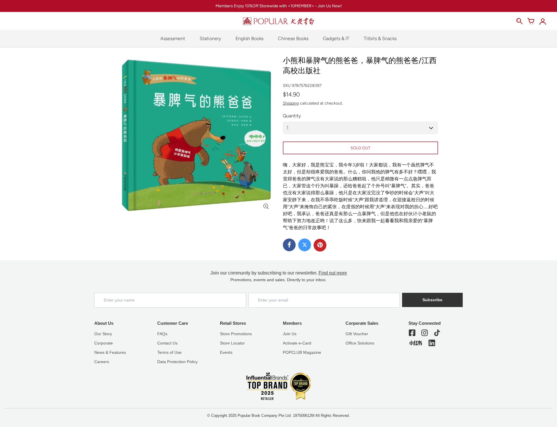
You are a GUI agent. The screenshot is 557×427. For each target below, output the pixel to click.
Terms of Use (169, 352)
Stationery (210, 38)
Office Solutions (360, 343)
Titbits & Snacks (380, 38)
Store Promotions (236, 333)
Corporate (103, 343)
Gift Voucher (357, 333)
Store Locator (232, 343)
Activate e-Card (297, 343)
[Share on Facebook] (289, 244)
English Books (249, 38)
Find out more (333, 272)
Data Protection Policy (177, 361)
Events (226, 352)
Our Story (103, 333)
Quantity (292, 116)
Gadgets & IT (336, 38)
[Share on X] (304, 244)
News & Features (110, 352)
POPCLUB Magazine (302, 352)
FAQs (162, 333)
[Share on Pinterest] (320, 245)
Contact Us (167, 343)
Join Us (289, 333)
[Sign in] (542, 21)
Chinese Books (293, 38)
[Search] (519, 21)
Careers (101, 361)
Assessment (172, 38)
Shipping (291, 103)
